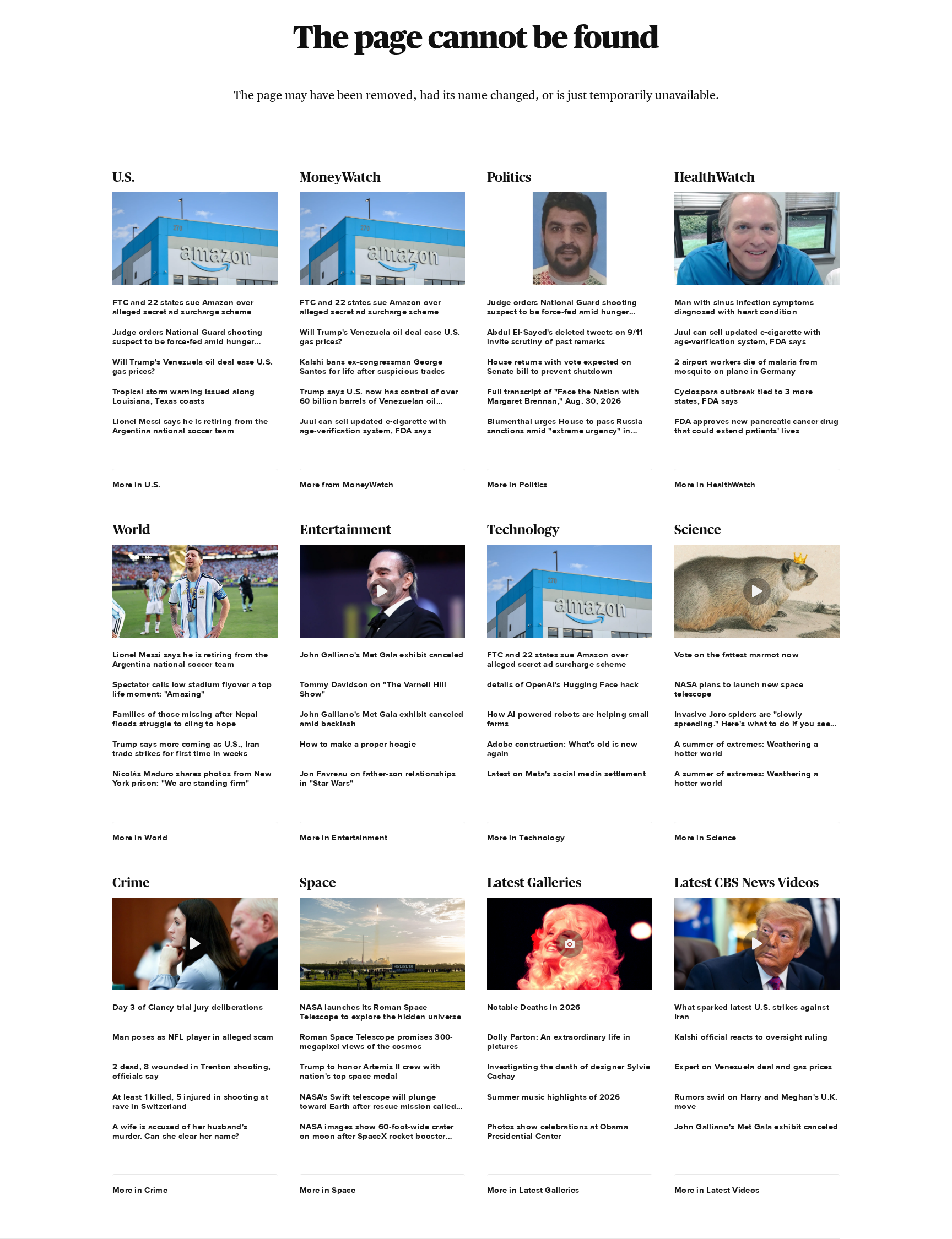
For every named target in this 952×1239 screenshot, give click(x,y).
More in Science (705, 838)
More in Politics (517, 485)
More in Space (327, 1190)
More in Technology (526, 838)
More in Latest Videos (716, 1190)
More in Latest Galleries (533, 1190)
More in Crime (139, 1190)
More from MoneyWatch (346, 485)
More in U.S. (136, 485)
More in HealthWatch (715, 485)
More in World (139, 838)
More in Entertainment (343, 838)
